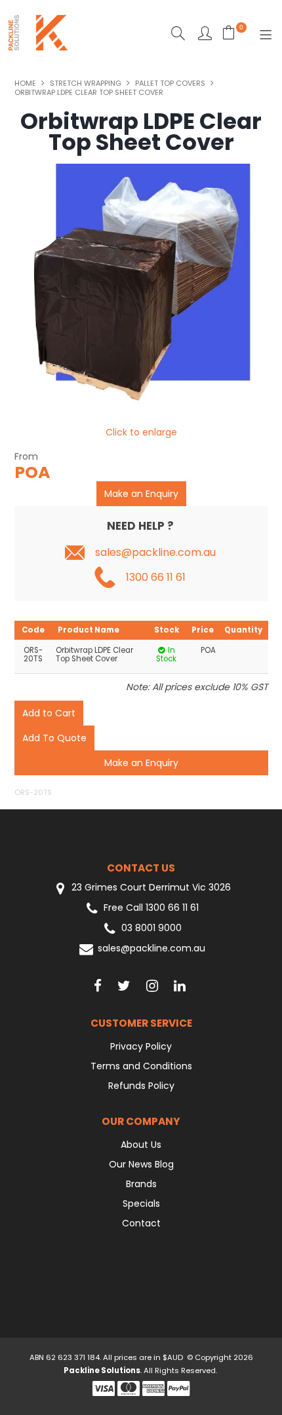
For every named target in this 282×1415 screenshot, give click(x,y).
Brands (141, 1183)
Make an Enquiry (141, 493)
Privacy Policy (141, 1046)
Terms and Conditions (141, 1066)
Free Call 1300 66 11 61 (151, 908)
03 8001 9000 (151, 928)
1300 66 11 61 (156, 577)
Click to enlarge (141, 432)
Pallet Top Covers (170, 83)
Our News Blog (141, 1164)
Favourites (205, 33)
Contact (141, 1223)
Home (25, 83)
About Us (141, 1144)
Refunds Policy (141, 1085)
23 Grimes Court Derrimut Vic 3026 (150, 887)
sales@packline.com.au (155, 553)
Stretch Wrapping (85, 83)
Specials (141, 1203)
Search (178, 33)
